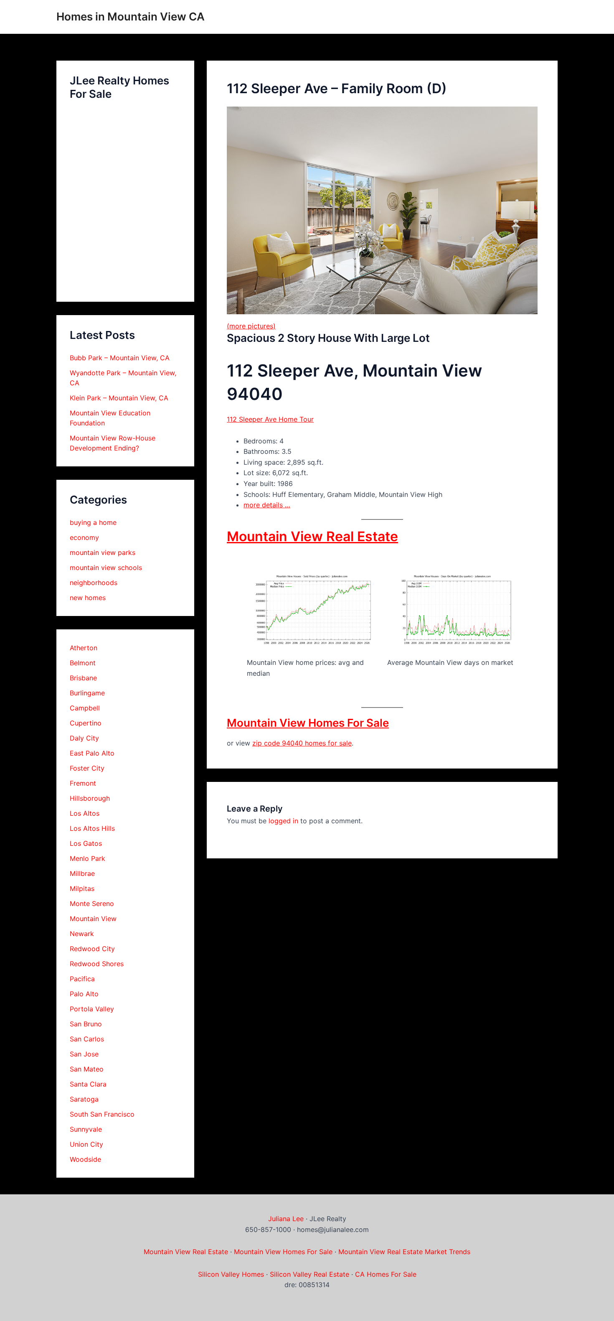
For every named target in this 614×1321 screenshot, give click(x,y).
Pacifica (82, 979)
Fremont (83, 783)
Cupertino (85, 723)
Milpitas (82, 888)
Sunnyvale (86, 1129)
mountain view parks (102, 552)
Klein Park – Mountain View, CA (119, 398)
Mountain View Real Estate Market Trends (404, 1251)
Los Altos (84, 813)
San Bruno (86, 1024)
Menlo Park (87, 858)
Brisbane (83, 678)
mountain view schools (106, 567)
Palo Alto (84, 994)
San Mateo (87, 1069)
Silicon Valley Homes (231, 1274)
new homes (88, 597)
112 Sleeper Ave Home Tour (270, 419)
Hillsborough (90, 798)
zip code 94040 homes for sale (302, 743)
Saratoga (84, 1099)
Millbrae (82, 873)
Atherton (83, 648)
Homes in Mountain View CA (130, 16)
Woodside (85, 1159)
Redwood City (92, 948)
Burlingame (87, 693)
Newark (82, 933)
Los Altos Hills (92, 828)
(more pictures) (251, 326)
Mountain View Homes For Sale (308, 722)
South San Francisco (102, 1114)
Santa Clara (88, 1084)
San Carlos (87, 1039)
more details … (267, 505)
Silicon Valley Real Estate (309, 1274)
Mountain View (93, 918)
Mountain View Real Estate (312, 536)
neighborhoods (93, 582)
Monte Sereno (92, 903)
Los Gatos (86, 843)
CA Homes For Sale (385, 1274)
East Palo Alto (92, 753)
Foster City (87, 768)
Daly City (84, 738)
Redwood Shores (97, 964)
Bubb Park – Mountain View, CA (120, 358)
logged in (283, 821)
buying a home (93, 522)
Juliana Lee (286, 1218)
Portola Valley (92, 1009)
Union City (86, 1144)
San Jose (84, 1054)
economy (84, 537)
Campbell (85, 708)
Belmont (83, 663)
